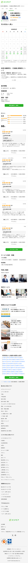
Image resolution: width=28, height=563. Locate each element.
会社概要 (3, 524)
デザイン (3, 452)
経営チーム (3, 526)
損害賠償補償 (4, 499)
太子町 (11, 373)
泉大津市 (9, 359)
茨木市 (8, 361)
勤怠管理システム (5, 460)
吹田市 (4, 359)
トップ (2, 381)
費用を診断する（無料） (14, 105)
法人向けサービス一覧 (6, 489)
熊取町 (21, 371)
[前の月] (2, 29)
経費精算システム (5, 465)
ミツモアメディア (5, 494)
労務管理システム (5, 472)
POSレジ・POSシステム (6, 477)
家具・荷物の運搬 (5, 408)
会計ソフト (3, 457)
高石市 (8, 367)
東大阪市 (18, 367)
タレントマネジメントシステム (7, 479)
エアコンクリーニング (6, 389)
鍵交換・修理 (4, 418)
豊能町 (8, 371)
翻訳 (2, 455)
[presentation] (3, 9)
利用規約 (9, 549)
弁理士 (2, 445)
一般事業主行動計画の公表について (14, 558)
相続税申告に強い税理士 (6, 430)
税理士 (5, 381)
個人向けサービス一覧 (6, 486)
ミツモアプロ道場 (5, 511)
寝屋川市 (5, 363)
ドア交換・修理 (4, 416)
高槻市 (13, 359)
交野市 (9, 369)
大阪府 (9, 381)
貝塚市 (18, 359)
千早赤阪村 (21, 373)
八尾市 (12, 361)
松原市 (16, 363)
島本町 (4, 371)
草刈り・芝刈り (4, 411)
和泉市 (4, 365)
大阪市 (4, 357)
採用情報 (3, 529)
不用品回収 (3, 396)
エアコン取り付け (5, 391)
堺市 (8, 357)
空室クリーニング (5, 421)
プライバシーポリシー (16, 549)
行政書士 (3, 440)
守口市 (22, 359)
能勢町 (12, 371)
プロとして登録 (4, 506)
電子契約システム (5, 467)
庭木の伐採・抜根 (5, 401)
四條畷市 (5, 369)
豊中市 (16, 357)
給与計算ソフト (4, 462)
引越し (2, 394)
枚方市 (4, 361)
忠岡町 (16, 371)
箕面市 (8, 365)
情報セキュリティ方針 (9, 553)
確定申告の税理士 (5, 425)
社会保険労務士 (4, 443)
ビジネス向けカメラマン (6, 438)
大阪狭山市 (15, 369)
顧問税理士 (3, 428)
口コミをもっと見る (14, 249)
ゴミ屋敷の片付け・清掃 (6, 413)
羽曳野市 (17, 365)
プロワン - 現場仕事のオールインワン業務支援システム (13, 531)
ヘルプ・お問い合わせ (6, 491)
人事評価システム (5, 469)
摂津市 (4, 367)
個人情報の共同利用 (19, 553)
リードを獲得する (5, 508)
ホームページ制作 (5, 450)
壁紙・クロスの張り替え (6, 406)
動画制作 (3, 447)
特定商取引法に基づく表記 (9, 551)
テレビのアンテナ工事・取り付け (8, 403)
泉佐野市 (17, 361)
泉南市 (23, 367)
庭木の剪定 (3, 399)
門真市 (22, 365)
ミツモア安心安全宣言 (6, 496)
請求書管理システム (5, 474)
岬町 (8, 373)
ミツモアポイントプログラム (14, 555)
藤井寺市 (13, 367)
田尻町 (4, 373)
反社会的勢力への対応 (20, 551)
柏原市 (12, 365)
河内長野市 (10, 363)
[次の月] (26, 29)
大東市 (20, 363)
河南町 (15, 373)
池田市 (21, 357)
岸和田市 (12, 357)
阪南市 (20, 369)
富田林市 (22, 361)
